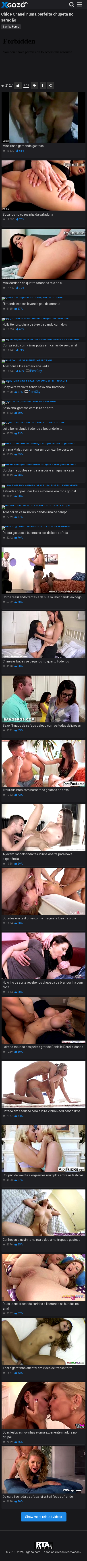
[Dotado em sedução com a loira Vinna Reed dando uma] (43, 1084)
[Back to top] (79, 1552)
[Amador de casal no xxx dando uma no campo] (43, 507)
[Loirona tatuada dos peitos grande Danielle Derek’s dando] (43, 1020)
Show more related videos (43, 1517)
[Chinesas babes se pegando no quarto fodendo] (43, 634)
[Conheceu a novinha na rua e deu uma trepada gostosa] (43, 1213)
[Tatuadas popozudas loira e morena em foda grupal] (43, 486)
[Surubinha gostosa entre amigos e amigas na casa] (43, 465)
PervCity (36, 371)
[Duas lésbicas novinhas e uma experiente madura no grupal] (43, 1405)
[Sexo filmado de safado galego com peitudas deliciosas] (43, 699)
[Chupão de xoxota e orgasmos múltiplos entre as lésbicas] (43, 1148)
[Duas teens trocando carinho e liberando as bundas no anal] (43, 1277)
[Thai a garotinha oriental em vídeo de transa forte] (43, 1341)
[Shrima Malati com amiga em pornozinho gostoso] (43, 444)
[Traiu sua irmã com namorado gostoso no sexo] (43, 763)
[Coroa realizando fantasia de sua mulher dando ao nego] (43, 570)
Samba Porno (11, 26)
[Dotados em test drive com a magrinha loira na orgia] (43, 891)
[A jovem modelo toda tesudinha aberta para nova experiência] (43, 827)
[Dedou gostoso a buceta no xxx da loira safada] (43, 528)
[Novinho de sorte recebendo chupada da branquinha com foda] (43, 956)
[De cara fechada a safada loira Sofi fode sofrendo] (43, 1469)
